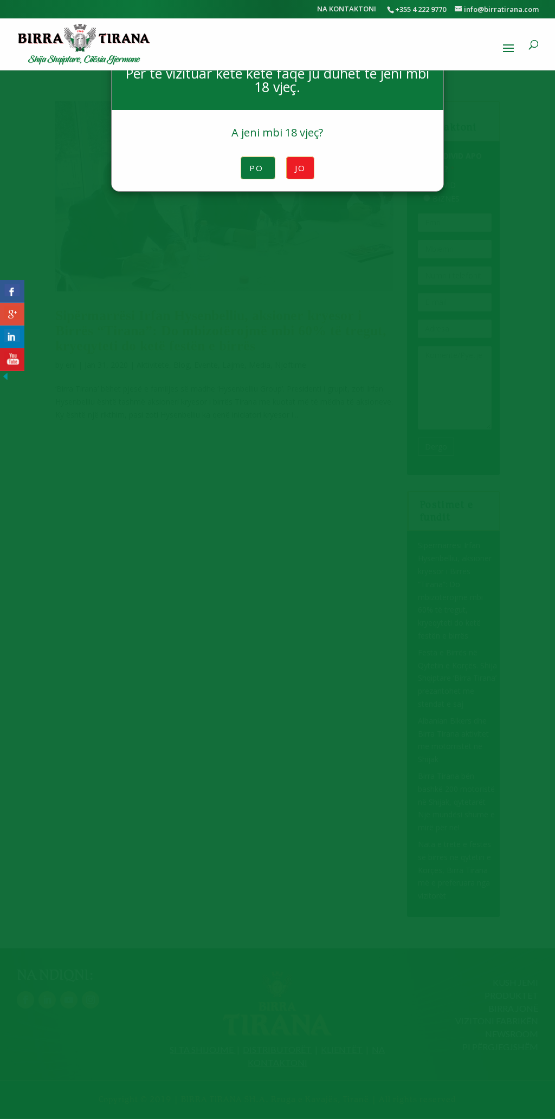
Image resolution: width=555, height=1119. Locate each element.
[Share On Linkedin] (12, 337)
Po (258, 167)
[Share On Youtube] (12, 359)
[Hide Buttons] (5, 379)
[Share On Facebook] (12, 291)
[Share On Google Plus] (12, 314)
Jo (300, 167)
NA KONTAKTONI (346, 9)
